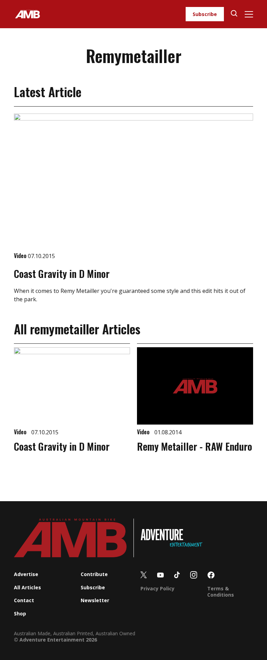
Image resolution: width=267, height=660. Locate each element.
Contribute (94, 574)
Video (21, 255)
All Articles (27, 587)
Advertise (26, 574)
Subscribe (205, 14)
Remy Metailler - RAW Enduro (194, 446)
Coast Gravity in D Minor (62, 273)
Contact (24, 600)
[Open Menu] (248, 14)
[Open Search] (234, 14)
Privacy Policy (157, 588)
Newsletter (95, 600)
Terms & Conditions (220, 591)
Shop (20, 613)
